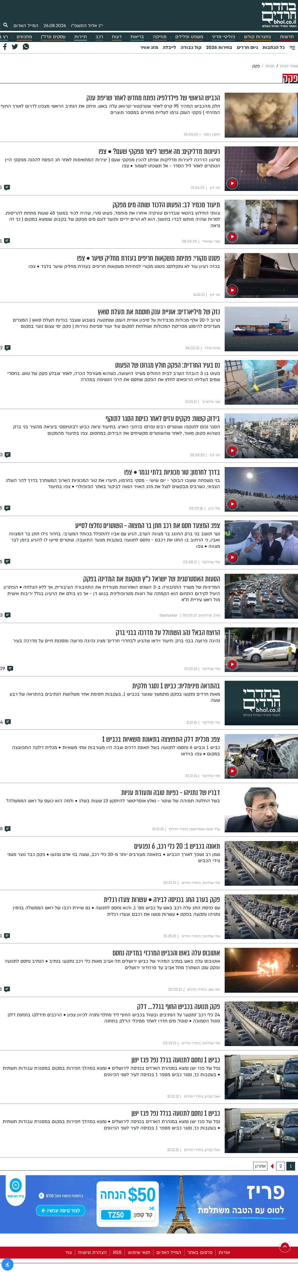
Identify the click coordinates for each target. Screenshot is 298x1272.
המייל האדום (25, 25)
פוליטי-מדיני (223, 37)
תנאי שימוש (139, 1252)
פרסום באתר (199, 1252)
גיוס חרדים (247, 47)
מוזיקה (159, 37)
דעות (117, 37)
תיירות (80, 37)
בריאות (137, 37)
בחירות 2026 (219, 47)
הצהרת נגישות (92, 1252)
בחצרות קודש (257, 37)
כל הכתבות (273, 47)
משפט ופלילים (189, 37)
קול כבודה (191, 47)
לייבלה (169, 47)
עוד (68, 1252)
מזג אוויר (149, 47)
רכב (99, 37)
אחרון (260, 1166)
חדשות (287, 37)
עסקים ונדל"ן (53, 37)
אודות (224, 1252)
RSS (117, 1252)
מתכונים (24, 37)
